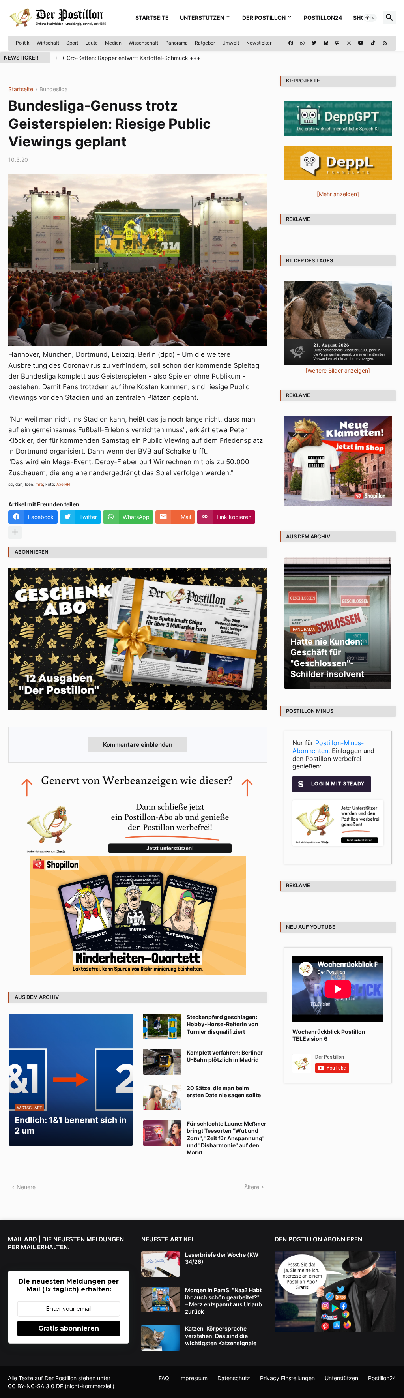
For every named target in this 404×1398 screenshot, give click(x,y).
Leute (91, 43)
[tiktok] (373, 43)
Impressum (193, 1378)
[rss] (385, 43)
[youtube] (361, 43)
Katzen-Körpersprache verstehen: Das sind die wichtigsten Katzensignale (220, 1335)
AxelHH (63, 484)
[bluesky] (326, 43)
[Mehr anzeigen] (15, 532)
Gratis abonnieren (68, 1328)
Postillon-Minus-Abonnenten (328, 747)
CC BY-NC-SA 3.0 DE (35, 1386)
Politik (23, 43)
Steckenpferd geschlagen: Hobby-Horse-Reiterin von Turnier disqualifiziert (222, 1024)
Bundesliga (53, 89)
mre (39, 484)
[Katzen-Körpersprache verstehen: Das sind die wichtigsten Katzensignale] (160, 1338)
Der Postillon (264, 17)
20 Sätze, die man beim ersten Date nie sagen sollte (224, 1091)
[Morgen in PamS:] (160, 1299)
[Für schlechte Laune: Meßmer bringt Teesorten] (162, 1133)
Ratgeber (205, 43)
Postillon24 (323, 17)
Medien (113, 43)
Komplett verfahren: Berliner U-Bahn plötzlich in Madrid (225, 1056)
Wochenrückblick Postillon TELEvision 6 (328, 1035)
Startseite (152, 17)
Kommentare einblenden (137, 744)
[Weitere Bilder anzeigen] (337, 370)
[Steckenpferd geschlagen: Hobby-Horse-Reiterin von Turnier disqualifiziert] (162, 1026)
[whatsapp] (302, 43)
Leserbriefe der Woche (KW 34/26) (221, 1258)
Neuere (26, 1187)
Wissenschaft (143, 43)
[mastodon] (337, 43)
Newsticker (258, 43)
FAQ (164, 1378)
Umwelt (230, 43)
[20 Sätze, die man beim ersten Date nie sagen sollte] (162, 1097)
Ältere (251, 1187)
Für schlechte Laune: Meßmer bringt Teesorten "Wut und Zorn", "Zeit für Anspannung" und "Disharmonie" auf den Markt (226, 1138)
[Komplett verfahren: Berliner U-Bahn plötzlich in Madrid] (162, 1062)
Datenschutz (233, 1378)
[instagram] (349, 43)
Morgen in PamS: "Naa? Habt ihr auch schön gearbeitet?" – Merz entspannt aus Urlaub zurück (223, 1301)
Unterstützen (202, 17)
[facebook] (290, 43)
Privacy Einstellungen (287, 1378)
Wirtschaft (48, 43)
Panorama (176, 43)
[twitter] (314, 43)
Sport (72, 43)
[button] (370, 18)
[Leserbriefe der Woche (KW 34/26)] (160, 1264)
